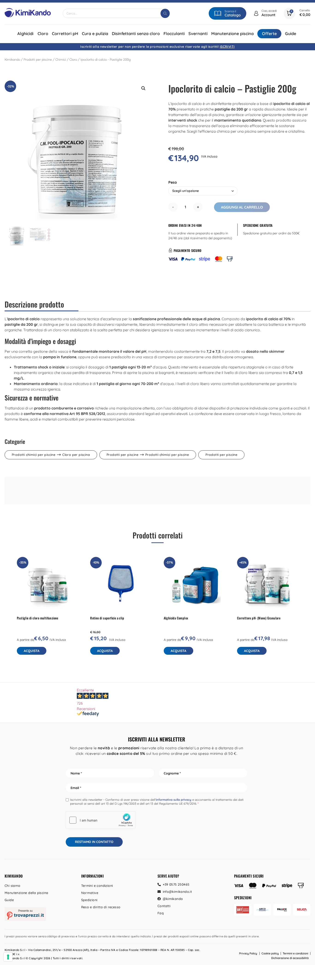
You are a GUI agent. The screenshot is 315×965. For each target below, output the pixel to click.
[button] (143, 88)
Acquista (31, 651)
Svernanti (198, 33)
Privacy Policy (248, 953)
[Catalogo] (217, 13)
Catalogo (233, 15)
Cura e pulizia (95, 33)
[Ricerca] (165, 13)
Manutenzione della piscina (26, 893)
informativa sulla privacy (173, 799)
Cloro (43, 33)
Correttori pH (65, 33)
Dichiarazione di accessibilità (290, 958)
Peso (172, 182)
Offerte (269, 33)
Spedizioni (89, 900)
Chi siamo (13, 886)
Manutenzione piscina (232, 33)
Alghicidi (25, 33)
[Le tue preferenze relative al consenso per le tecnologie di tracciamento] (8, 957)
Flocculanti (174, 33)
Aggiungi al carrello (242, 207)
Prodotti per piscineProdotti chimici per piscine (148, 455)
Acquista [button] (105, 651)
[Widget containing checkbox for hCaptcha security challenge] (100, 820)
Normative (89, 893)
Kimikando (12, 59)
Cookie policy (270, 953)
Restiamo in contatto (94, 842)
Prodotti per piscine (38, 59)
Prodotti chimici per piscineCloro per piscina (51, 455)
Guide (290, 33)
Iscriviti (227, 47)
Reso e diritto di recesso (101, 907)
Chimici (60, 59)
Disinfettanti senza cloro (136, 33)
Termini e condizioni (97, 886)
